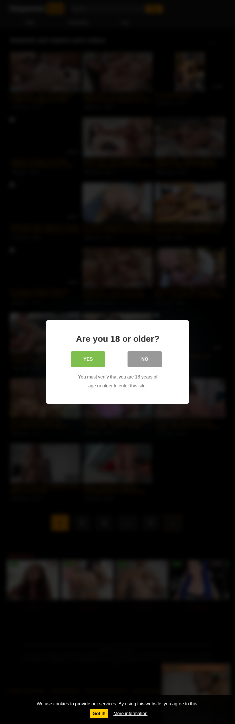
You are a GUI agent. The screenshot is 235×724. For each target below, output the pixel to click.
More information (130, 713)
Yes (88, 359)
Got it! (99, 713)
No (144, 359)
